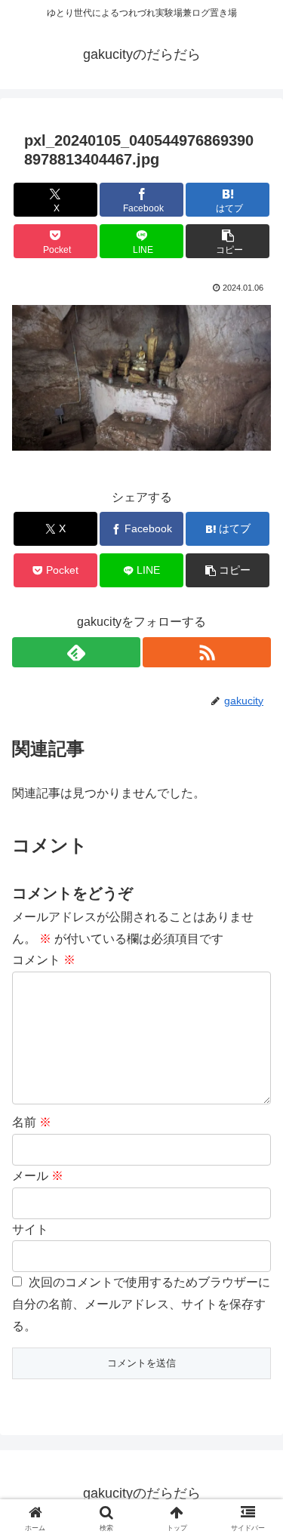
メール (37, 1175)
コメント (43, 959)
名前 (31, 1122)
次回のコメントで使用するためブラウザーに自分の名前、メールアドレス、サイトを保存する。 (141, 1304)
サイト (30, 1229)
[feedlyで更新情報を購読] (76, 652)
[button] (227, 241)
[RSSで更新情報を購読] (207, 652)
